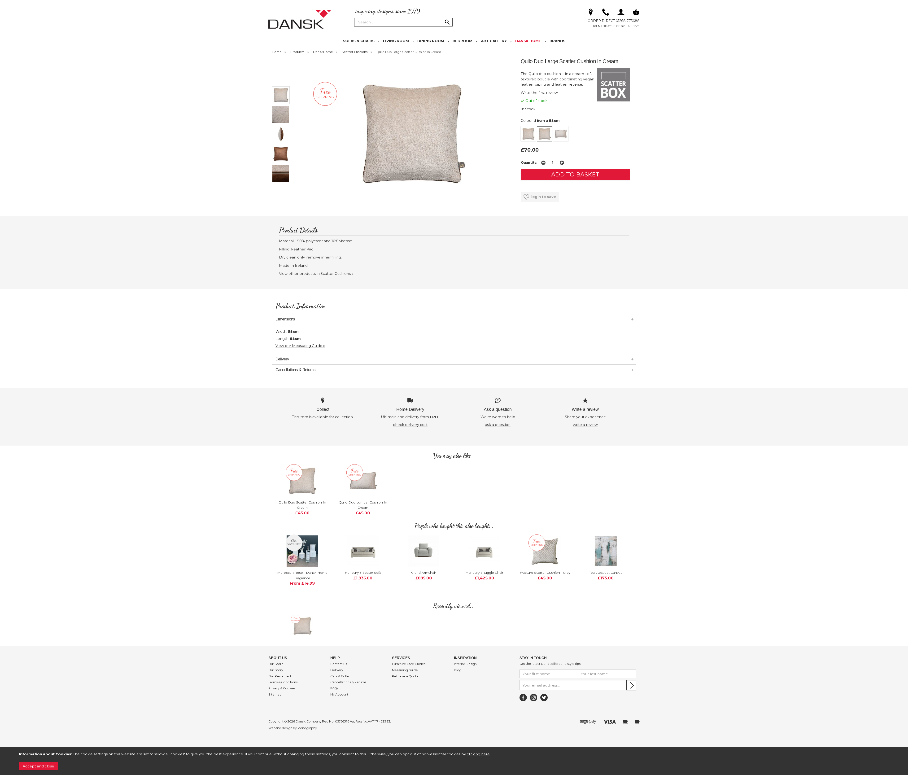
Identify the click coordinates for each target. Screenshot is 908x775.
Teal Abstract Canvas (605, 572)
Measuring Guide (405, 670)
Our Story (275, 670)
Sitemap (275, 694)
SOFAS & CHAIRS (359, 41)
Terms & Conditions (282, 682)
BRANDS (557, 41)
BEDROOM (462, 41)
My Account (339, 694)
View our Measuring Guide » (300, 345)
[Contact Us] (605, 13)
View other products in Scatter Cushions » (316, 273)
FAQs (334, 688)
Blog (457, 670)
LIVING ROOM (396, 41)
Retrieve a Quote (405, 676)
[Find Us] (590, 13)
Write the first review (539, 92)
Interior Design (465, 664)
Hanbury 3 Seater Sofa (363, 572)
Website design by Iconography (292, 728)
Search (354, 17)
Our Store (276, 664)
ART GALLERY (494, 41)
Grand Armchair (423, 572)
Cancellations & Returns (348, 682)
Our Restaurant (279, 676)
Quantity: (529, 162)
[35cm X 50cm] (560, 133)
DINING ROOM (430, 41)
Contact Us (338, 664)
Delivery (336, 670)
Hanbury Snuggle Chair (484, 572)
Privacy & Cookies (281, 688)
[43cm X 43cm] (528, 133)
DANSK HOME (528, 41)
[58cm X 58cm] (544, 133)
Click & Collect (341, 676)
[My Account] (620, 13)
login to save (543, 196)
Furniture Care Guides (408, 664)
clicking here (478, 754)
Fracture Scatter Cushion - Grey (545, 572)
